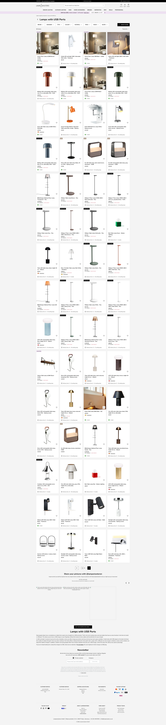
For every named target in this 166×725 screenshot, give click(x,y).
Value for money (121, 710)
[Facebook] (41, 708)
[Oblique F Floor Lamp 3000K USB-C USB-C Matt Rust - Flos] (118, 261)
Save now (86, 12)
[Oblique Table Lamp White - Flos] (95, 297)
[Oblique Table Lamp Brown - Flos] (71, 190)
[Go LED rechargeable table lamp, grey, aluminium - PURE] (118, 155)
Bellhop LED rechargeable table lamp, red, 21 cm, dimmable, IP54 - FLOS (47, 92)
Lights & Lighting (39, 15)
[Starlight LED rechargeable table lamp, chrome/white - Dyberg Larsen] (118, 512)
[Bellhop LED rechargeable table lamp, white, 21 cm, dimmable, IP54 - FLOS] (71, 83)
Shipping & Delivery (83, 689)
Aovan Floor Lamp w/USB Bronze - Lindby (46, 57)
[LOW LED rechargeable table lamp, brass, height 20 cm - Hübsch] (118, 476)
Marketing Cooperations (102, 713)
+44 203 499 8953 (45, 689)
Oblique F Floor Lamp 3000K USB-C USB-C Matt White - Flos (117, 305)
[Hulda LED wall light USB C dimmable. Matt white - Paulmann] (71, 48)
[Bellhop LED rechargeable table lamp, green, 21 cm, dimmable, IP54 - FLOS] (118, 83)
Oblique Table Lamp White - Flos (93, 305)
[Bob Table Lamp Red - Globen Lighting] (95, 476)
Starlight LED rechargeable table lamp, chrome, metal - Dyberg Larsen (71, 554)
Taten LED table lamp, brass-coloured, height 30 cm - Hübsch (70, 412)
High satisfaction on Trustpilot (48, 1)
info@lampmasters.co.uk (45, 690)
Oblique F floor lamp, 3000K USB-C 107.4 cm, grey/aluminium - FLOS (117, 198)
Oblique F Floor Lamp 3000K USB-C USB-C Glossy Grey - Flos (70, 305)
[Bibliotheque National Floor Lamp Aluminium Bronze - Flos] (95, 332)
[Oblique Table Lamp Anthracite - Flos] (95, 225)
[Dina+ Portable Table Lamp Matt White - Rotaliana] (71, 261)
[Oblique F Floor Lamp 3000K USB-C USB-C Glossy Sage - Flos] (71, 332)
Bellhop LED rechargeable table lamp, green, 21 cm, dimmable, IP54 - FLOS (118, 92)
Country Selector (83, 713)
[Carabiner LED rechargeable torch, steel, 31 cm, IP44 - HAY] (47, 476)
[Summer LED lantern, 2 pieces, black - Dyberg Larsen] (47, 546)
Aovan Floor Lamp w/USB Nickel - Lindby (93, 92)
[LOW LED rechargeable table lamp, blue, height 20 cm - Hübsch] (47, 332)
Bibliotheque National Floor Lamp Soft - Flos (47, 305)
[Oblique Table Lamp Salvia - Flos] (95, 261)
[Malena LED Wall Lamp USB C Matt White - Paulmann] (71, 512)
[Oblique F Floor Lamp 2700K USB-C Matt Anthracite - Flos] (95, 190)
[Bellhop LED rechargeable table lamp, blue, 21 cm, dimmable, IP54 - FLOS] (47, 155)
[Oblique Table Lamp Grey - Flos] (47, 225)
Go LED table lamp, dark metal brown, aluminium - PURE (94, 163)
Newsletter (102, 689)
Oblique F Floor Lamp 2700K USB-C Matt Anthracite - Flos (94, 198)
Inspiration (45, 15)
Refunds (83, 691)
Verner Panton (121, 709)
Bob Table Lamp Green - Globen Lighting (116, 233)
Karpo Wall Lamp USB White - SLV (93, 411)
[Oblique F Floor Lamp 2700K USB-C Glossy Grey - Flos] (118, 332)
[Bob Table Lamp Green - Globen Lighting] (118, 225)
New (105, 10)
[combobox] (84, 5)
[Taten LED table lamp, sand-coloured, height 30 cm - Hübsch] (95, 368)
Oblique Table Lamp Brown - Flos (69, 198)
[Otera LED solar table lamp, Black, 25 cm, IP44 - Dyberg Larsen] (71, 155)
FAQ (45, 691)
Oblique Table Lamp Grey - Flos (45, 233)
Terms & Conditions (83, 709)
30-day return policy (102, 690)
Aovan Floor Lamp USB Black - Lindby (94, 56)
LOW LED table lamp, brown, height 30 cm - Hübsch (118, 376)
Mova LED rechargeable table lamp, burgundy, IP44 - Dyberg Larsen (70, 376)
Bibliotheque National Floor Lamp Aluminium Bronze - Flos (93, 340)
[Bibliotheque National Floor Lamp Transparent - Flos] (47, 190)
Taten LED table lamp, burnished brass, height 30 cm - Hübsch (118, 448)
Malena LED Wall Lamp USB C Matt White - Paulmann (70, 520)
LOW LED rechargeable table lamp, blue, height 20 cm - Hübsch (46, 340)
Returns (83, 690)
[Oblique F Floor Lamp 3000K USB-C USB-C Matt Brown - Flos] (71, 225)
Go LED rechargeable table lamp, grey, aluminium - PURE (118, 163)
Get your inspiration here (82, 627)
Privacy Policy (83, 710)
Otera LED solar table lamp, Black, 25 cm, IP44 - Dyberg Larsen (70, 163)
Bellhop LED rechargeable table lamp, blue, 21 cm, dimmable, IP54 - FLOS (47, 163)
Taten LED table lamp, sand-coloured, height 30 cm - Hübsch (94, 376)
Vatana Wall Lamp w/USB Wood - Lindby (45, 376)
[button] (56, 52)
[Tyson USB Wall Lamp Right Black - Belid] (95, 546)
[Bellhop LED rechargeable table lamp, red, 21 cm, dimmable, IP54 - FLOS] (47, 83)
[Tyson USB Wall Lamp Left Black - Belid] (95, 512)
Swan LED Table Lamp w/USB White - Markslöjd (47, 127)
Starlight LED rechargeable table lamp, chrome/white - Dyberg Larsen (118, 520)
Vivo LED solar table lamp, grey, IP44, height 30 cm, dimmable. (70, 484)
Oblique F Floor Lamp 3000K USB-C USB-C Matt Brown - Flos (70, 233)
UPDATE (97, 12)
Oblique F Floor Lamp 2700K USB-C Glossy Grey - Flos (117, 340)
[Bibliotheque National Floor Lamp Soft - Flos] (47, 297)
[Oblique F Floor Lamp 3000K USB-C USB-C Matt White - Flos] (118, 297)
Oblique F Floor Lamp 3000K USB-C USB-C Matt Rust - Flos (117, 268)
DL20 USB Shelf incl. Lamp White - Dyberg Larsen (93, 127)
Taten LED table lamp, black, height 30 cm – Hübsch (47, 268)
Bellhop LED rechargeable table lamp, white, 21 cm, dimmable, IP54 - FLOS (70, 92)
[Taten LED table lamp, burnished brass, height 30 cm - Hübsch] (118, 441)
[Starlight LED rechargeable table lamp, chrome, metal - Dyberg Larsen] (71, 546)
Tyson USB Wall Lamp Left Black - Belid (95, 520)
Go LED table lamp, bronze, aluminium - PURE (71, 448)
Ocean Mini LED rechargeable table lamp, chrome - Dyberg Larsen (117, 127)
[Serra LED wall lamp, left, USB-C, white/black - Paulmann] (118, 546)
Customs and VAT (102, 708)
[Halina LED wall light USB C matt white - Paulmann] (118, 48)
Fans (70, 10)
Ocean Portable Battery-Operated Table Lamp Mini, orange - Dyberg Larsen (69, 127)
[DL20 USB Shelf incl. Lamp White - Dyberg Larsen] (95, 119)
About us (83, 708)
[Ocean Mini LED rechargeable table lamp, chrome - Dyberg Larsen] (118, 119)
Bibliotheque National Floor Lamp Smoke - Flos (93, 448)
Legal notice (83, 712)
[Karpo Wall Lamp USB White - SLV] (95, 404)
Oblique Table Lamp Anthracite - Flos (94, 233)
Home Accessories (120, 712)
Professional (119, 10)
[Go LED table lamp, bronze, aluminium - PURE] (71, 441)
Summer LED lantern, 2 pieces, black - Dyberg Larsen (47, 554)
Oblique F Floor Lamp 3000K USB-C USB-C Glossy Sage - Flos (70, 340)
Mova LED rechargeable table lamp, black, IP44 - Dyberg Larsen (46, 412)
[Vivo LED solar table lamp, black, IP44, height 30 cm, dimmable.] (118, 404)
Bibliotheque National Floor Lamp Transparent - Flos (45, 198)
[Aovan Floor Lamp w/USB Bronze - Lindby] (47, 48)
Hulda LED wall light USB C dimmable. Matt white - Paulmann (71, 57)
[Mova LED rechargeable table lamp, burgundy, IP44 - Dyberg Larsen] (71, 368)
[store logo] (42, 5)
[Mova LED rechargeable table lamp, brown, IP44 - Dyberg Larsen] (47, 441)
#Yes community (102, 709)
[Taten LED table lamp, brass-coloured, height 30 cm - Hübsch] (71, 404)
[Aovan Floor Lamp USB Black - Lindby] (95, 48)
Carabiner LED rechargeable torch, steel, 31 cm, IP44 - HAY (46, 484)
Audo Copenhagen (120, 708)
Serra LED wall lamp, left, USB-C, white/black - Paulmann (116, 554)
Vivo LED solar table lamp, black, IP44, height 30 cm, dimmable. (118, 412)
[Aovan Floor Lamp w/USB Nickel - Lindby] (95, 83)
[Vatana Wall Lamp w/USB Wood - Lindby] (47, 368)
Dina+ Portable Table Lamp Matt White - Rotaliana (71, 268)
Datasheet (42, 132)
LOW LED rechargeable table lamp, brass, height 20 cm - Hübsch (117, 484)
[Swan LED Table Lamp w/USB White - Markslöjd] (47, 119)
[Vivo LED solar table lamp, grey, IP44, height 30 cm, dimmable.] (71, 476)
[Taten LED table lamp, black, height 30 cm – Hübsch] (47, 261)
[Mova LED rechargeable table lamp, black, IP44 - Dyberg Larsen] (47, 404)
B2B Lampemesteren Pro (102, 712)
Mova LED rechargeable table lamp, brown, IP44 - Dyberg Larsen (46, 448)
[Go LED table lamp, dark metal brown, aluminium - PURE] (95, 155)
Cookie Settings (102, 710)
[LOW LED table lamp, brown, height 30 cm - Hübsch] (118, 368)
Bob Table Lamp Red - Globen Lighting (94, 484)
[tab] (40, 24)
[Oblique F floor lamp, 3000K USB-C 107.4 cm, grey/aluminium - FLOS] (118, 190)
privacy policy (83, 672)
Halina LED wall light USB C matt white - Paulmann (118, 57)
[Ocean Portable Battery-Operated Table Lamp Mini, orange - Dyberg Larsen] (71, 119)
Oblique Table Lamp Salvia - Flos (93, 268)
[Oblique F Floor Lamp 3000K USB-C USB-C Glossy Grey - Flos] (71, 297)
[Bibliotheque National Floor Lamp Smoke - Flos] (95, 441)
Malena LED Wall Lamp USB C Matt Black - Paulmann (46, 520)
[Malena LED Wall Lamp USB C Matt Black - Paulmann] (47, 512)
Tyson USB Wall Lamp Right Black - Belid (94, 554)
